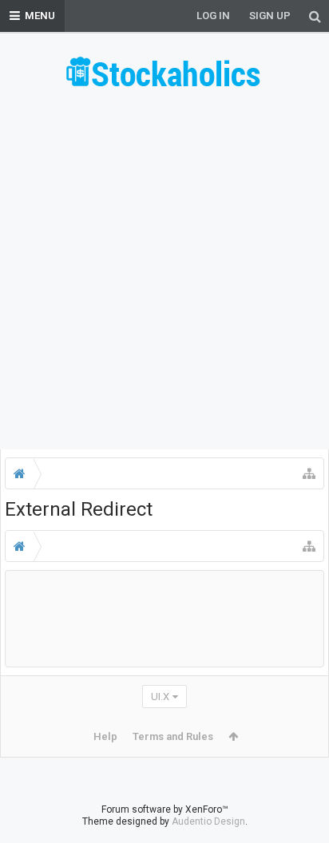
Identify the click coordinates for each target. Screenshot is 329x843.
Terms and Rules (173, 736)
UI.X (160, 696)
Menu (40, 16)
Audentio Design (208, 821)
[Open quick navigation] (309, 473)
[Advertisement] (164, 274)
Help (105, 736)
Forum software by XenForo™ (164, 809)
